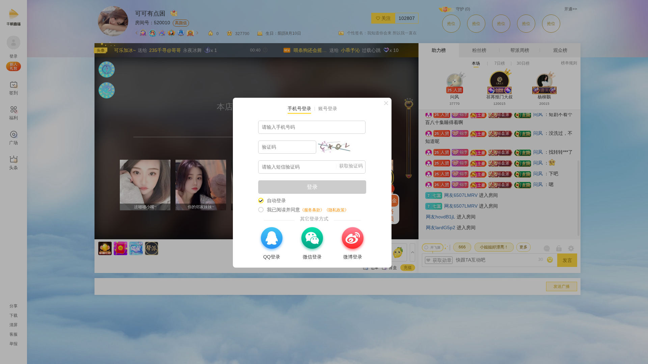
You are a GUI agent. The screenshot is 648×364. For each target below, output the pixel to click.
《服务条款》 (312, 210)
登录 (312, 187)
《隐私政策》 (336, 210)
